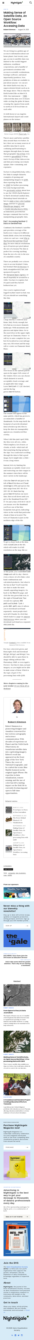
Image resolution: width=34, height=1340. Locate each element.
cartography (11, 873)
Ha (18, 154)
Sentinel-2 (12, 643)
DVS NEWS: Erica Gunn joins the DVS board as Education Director (15, 956)
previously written (14, 190)
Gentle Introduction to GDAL (16, 209)
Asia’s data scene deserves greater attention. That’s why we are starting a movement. (17, 963)
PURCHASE (10, 1147)
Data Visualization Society (17, 1267)
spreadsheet (16, 156)
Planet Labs (22, 134)
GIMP (8, 185)
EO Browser (22, 267)
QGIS (26, 180)
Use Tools (8, 869)
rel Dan (22, 154)
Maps (5, 875)
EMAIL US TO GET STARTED (14, 1217)
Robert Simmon (10, 30)
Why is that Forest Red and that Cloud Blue (16, 241)
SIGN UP (9, 925)
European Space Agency (16, 275)
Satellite (10, 875)
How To (6, 9)
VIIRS (25, 96)
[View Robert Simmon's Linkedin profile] (17, 716)
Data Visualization (21, 873)
